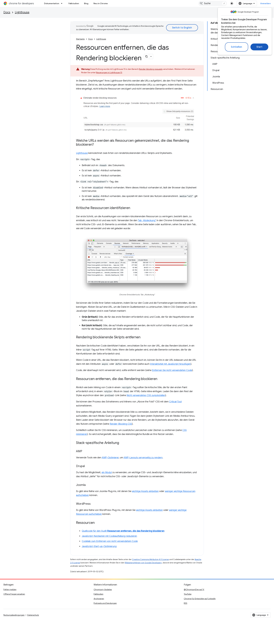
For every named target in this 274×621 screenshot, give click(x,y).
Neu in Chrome (100, 3)
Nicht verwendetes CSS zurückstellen (146, 395)
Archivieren (99, 598)
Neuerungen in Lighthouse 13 (109, 72)
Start (259, 47)
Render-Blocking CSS (121, 424)
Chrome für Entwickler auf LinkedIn (200, 598)
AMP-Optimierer (110, 457)
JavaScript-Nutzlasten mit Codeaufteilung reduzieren (109, 536)
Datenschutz (33, 615)
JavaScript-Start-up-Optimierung (99, 546)
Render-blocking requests (150, 69)
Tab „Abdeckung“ (147, 220)
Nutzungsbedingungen (14, 615)
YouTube (187, 594)
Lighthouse (22, 12)
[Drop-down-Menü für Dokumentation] (62, 3)
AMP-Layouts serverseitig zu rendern (143, 457)
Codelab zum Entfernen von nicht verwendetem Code (110, 541)
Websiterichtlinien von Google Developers (143, 562)
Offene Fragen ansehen (14, 594)
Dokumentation (51, 3)
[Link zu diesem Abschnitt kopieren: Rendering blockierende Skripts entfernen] (143, 337)
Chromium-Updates (103, 589)
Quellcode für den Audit (123, 531)
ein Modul (107, 472)
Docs (6, 12)
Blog (86, 3)
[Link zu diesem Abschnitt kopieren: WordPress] (93, 504)
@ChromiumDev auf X (194, 589)
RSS (185, 603)
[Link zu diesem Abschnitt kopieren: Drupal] (87, 466)
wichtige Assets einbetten (145, 491)
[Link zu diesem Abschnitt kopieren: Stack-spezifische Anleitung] (122, 443)
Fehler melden (9, 589)
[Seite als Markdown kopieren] (146, 56)
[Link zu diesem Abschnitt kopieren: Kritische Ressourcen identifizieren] (133, 208)
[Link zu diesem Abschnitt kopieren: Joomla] (88, 485)
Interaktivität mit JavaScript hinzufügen (170, 364)
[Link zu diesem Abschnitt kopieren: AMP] (85, 451)
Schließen (236, 47)
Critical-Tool (175, 401)
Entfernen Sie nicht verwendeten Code (172, 370)
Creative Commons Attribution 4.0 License (150, 559)
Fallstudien (73, 3)
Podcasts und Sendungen (105, 603)
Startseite (80, 39)
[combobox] (212, 3)
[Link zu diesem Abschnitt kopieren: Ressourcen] (97, 523)
